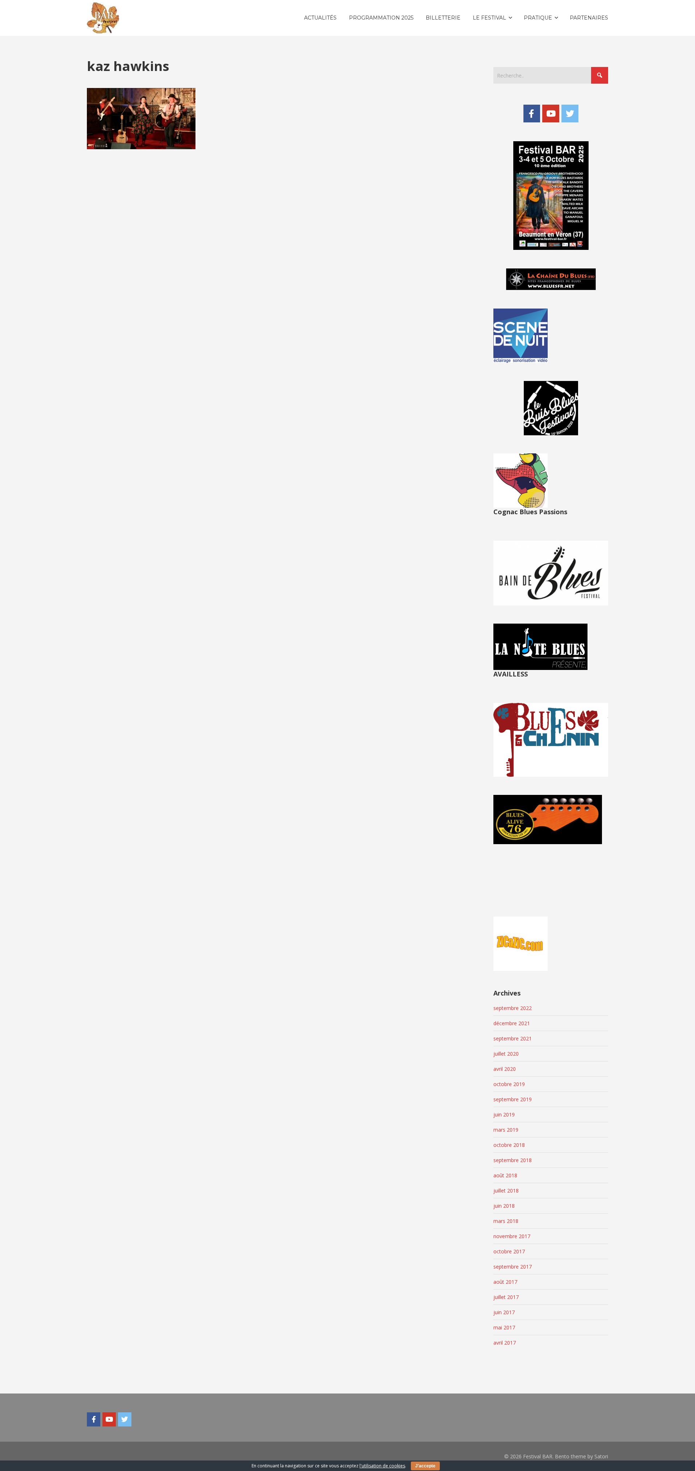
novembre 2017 (511, 1236)
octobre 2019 (509, 1084)
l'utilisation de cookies (382, 1466)
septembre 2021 (512, 1038)
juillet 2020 (506, 1053)
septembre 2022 (512, 1008)
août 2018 (505, 1175)
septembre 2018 (512, 1160)
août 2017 (505, 1281)
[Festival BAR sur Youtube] (550, 113)
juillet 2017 (506, 1297)
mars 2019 (505, 1129)
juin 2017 (504, 1312)
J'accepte (425, 1465)
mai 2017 (504, 1327)
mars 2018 (505, 1221)
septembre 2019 (512, 1099)
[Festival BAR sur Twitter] (569, 113)
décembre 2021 (511, 1023)
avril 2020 (504, 1068)
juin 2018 (504, 1205)
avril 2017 (504, 1342)
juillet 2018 (506, 1190)
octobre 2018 (509, 1144)
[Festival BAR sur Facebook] (531, 113)
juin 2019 (504, 1114)
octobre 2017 (509, 1251)
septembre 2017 (512, 1266)
